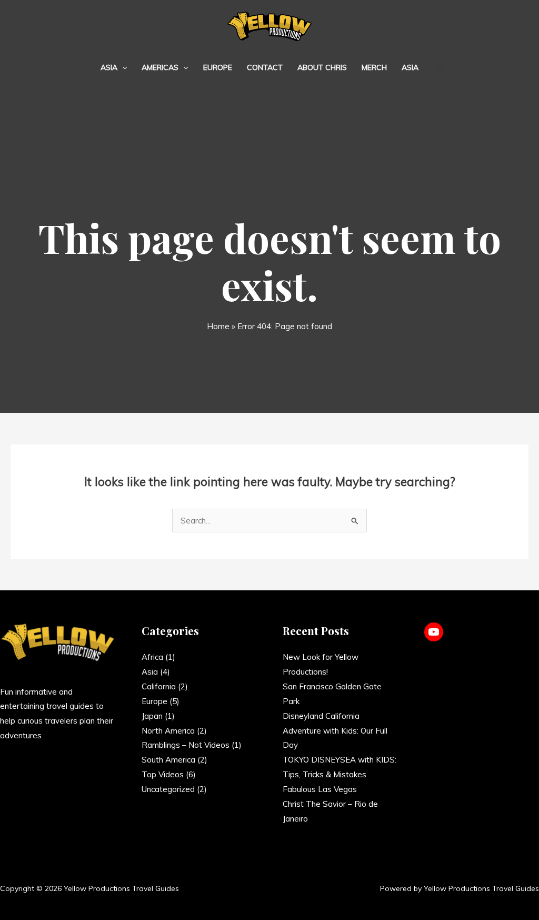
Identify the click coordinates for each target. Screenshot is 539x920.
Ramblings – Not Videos (185, 745)
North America (168, 731)
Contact (265, 67)
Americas (160, 67)
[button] (122, 67)
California (159, 686)
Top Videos (163, 774)
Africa (152, 657)
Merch (374, 67)
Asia (109, 67)
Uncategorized (168, 789)
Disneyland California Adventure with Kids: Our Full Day (335, 730)
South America (168, 760)
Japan (152, 716)
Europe (217, 67)
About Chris (322, 67)
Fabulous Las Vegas (320, 789)
